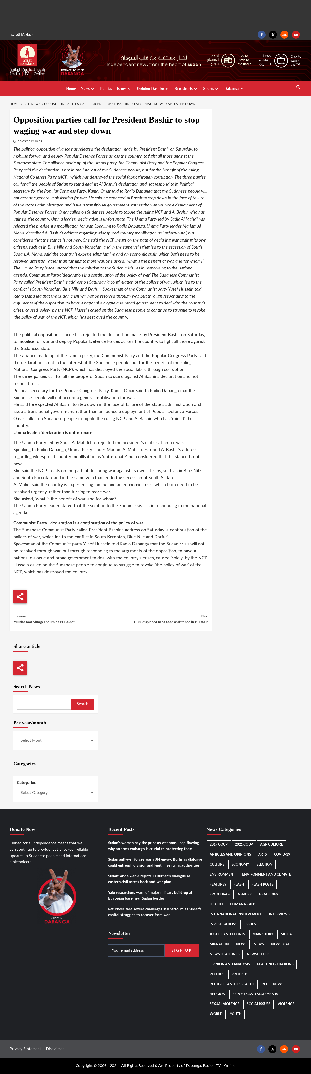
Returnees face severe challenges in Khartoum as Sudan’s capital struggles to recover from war (155, 912)
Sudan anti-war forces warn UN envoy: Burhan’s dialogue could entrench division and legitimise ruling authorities (155, 862)
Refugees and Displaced (232, 984)
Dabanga (231, 88)
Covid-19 (282, 854)
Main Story (262, 934)
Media (286, 934)
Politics (106, 88)
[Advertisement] (155, 14)
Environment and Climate (266, 874)
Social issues (258, 1004)
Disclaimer (55, 1049)
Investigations (223, 924)
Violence (286, 1004)
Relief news (272, 984)
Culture (217, 864)
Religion (217, 994)
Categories (26, 783)
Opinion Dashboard (153, 88)
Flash (238, 884)
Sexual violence (224, 1004)
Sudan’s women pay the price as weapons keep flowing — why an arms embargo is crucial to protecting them (155, 846)
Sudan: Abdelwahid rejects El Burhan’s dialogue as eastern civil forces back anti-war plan (149, 879)
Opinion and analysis (230, 964)
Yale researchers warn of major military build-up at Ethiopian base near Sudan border (150, 895)
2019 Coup (219, 844)
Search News (26, 686)
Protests (240, 974)
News (85, 88)
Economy (240, 864)
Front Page (220, 894)
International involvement (236, 914)
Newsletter (258, 954)
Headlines (268, 894)
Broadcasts (183, 88)
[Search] (298, 87)
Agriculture (271, 844)
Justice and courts (227, 934)
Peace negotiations (275, 964)
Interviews (279, 914)
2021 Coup (244, 844)
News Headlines (225, 954)
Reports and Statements (255, 994)
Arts (262, 854)
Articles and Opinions (230, 854)
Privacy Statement (25, 1049)
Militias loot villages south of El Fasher (44, 619)
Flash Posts (262, 884)
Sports (208, 88)
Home (71, 88)
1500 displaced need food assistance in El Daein (171, 619)
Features (218, 884)
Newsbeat (280, 944)
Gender (245, 894)
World (216, 1014)
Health (216, 904)
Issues (121, 88)
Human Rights (243, 904)
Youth (236, 1014)
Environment (222, 874)
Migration (219, 944)
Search (82, 704)
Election (264, 864)
